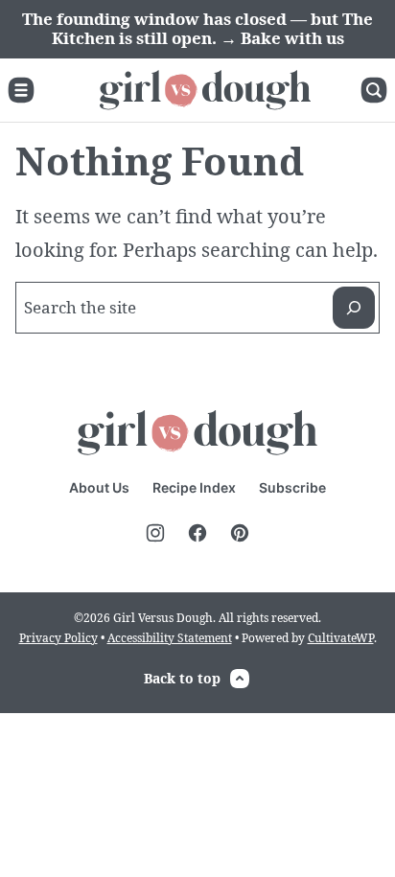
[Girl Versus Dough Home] (205, 90)
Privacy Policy (58, 638)
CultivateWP (341, 638)
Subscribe (292, 487)
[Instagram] (155, 533)
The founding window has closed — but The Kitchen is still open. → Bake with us (197, 28)
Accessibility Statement (169, 638)
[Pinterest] (240, 533)
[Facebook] (197, 533)
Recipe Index (194, 487)
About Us (99, 487)
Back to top (182, 678)
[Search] (374, 90)
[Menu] (21, 90)
